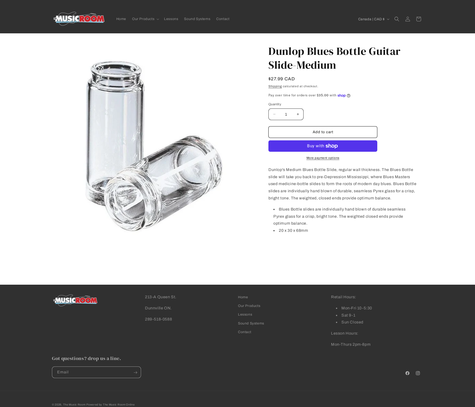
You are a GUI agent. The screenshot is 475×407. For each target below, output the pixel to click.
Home (243, 297)
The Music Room (74, 404)
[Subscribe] (135, 372)
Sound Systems (251, 323)
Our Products (249, 306)
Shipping (275, 86)
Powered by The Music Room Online (110, 404)
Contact (244, 332)
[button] (145, 19)
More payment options (323, 158)
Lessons (245, 314)
